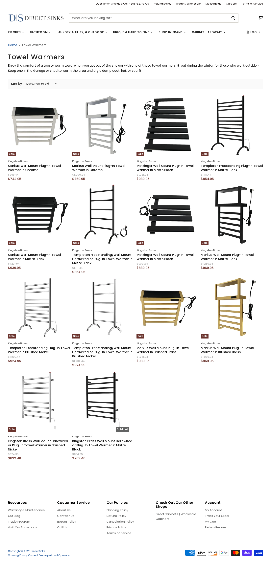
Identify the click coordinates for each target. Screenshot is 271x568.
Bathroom (39, 32)
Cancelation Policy (120, 521)
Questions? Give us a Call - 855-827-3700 (122, 3)
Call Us (62, 527)
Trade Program (19, 521)
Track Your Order (217, 516)
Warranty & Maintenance (26, 510)
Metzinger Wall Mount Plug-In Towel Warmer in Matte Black (165, 168)
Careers (231, 3)
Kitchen (15, 32)
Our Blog (14, 516)
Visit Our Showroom (22, 527)
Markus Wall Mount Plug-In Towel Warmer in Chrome (34, 168)
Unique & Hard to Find (131, 32)
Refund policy (162, 3)
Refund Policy (116, 516)
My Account (213, 510)
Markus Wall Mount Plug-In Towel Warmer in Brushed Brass (162, 350)
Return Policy (66, 521)
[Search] (233, 18)
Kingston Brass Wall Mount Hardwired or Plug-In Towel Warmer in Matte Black (102, 445)
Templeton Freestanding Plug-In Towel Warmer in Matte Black (232, 168)
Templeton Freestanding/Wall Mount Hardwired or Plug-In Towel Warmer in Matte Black (102, 258)
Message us (213, 3)
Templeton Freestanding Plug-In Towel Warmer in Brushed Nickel (39, 350)
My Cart (210, 521)
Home (12, 45)
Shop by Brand (171, 32)
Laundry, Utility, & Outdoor (81, 32)
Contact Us (65, 516)
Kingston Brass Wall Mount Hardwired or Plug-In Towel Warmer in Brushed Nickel (38, 445)
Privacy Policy (116, 527)
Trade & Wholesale (188, 3)
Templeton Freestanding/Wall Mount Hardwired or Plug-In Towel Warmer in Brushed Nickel (102, 352)
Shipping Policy (117, 510)
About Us (64, 510)
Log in (255, 32)
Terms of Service (252, 3)
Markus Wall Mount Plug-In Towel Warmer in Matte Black (34, 256)
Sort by (16, 83)
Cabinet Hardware (207, 32)
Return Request (216, 527)
